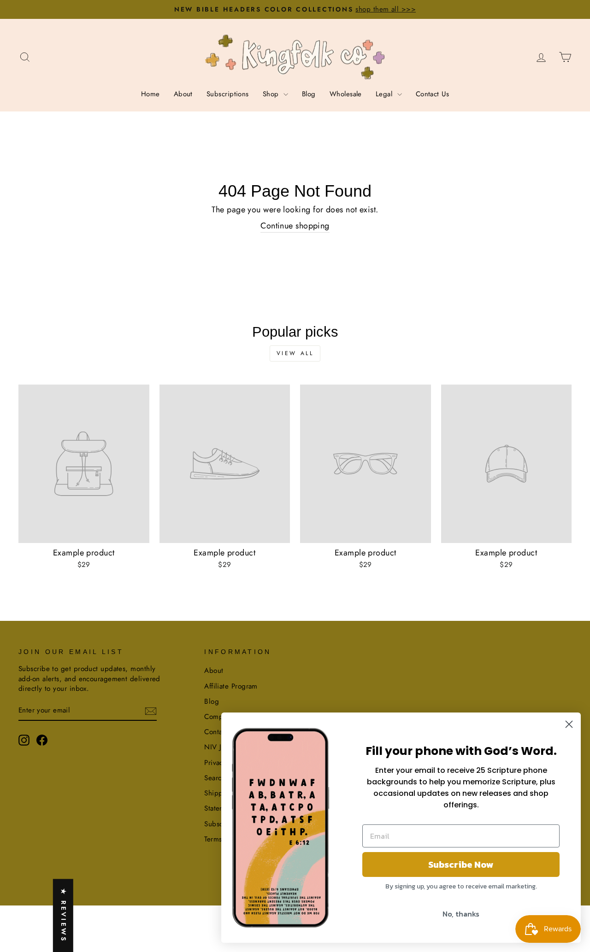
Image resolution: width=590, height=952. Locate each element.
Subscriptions (227, 94)
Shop (272, 94)
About (183, 94)
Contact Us (432, 94)
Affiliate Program (231, 686)
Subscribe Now (461, 864)
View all (295, 353)
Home (150, 94)
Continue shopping (295, 226)
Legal (385, 94)
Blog (309, 94)
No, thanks (460, 913)
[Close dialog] (569, 724)
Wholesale (346, 94)
